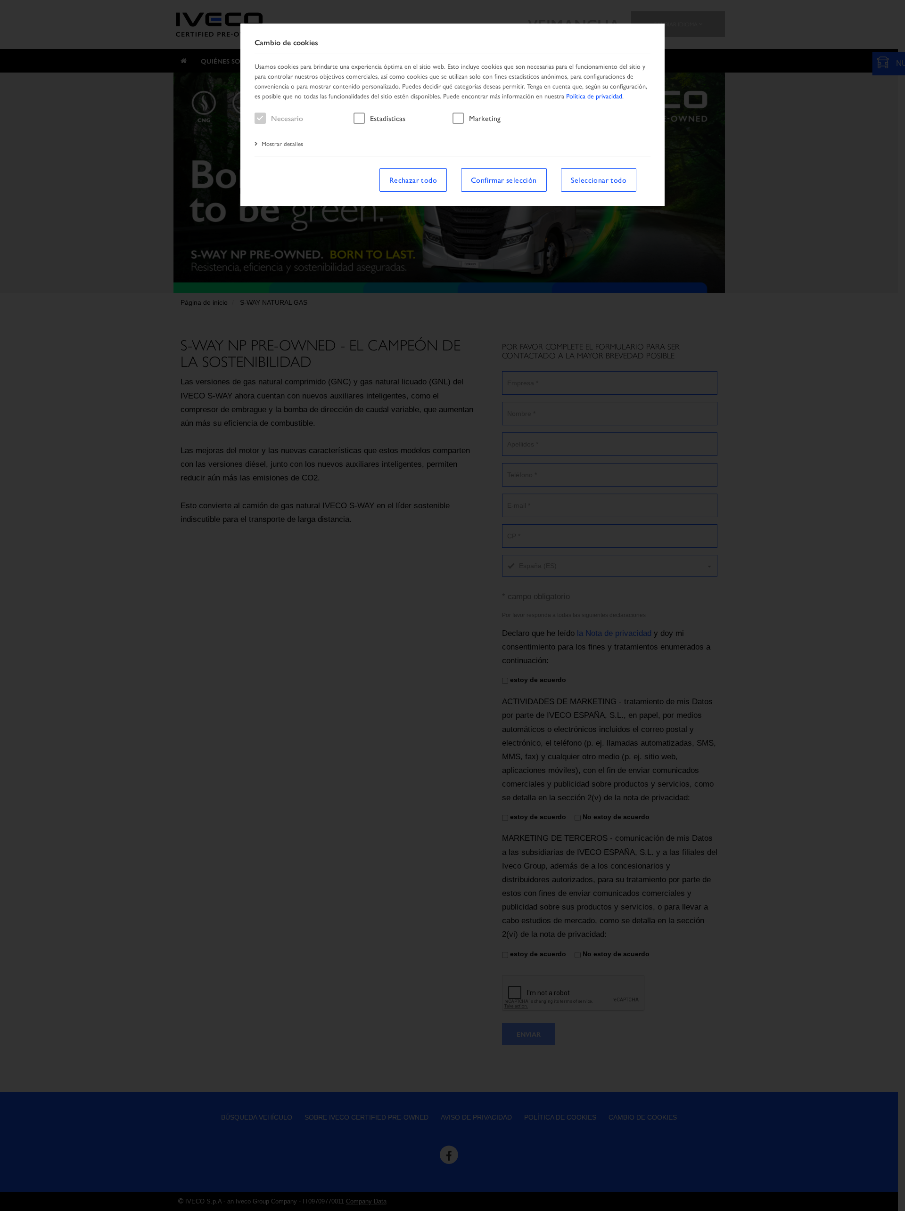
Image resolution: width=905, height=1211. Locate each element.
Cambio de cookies (286, 43)
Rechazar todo (413, 179)
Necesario (287, 118)
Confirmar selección (504, 179)
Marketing (485, 118)
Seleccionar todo (598, 179)
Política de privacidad (594, 95)
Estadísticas (387, 118)
